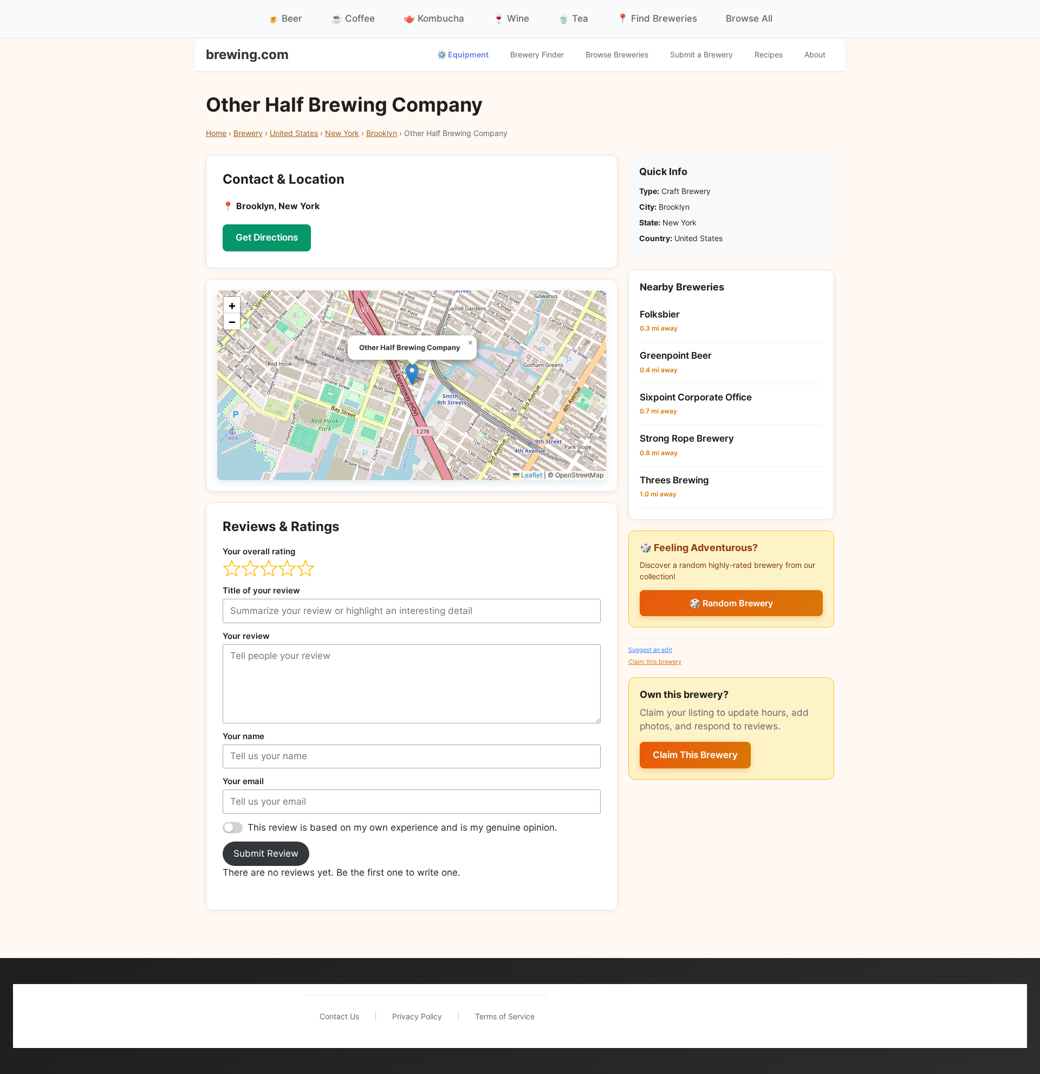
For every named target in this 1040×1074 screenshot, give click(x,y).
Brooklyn (381, 133)
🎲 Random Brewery (731, 603)
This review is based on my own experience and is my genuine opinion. (402, 827)
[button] (412, 374)
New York (342, 133)
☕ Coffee (353, 18)
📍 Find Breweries (657, 18)
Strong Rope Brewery (687, 438)
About (815, 54)
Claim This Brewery (695, 754)
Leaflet (530, 475)
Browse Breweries (617, 54)
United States (294, 133)
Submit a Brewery (701, 54)
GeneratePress (704, 1016)
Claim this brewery (654, 661)
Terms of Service (505, 1016)
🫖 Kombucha (434, 18)
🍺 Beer (285, 18)
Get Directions (267, 237)
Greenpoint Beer (676, 355)
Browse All (749, 18)
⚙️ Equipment (463, 54)
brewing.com (247, 54)
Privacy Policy (417, 1016)
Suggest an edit (650, 650)
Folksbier (660, 314)
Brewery (248, 133)
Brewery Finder (537, 54)
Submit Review (265, 853)
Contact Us (339, 1016)
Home (216, 133)
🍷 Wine (511, 18)
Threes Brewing (674, 480)
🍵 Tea (573, 18)
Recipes (769, 54)
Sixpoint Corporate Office (696, 397)
